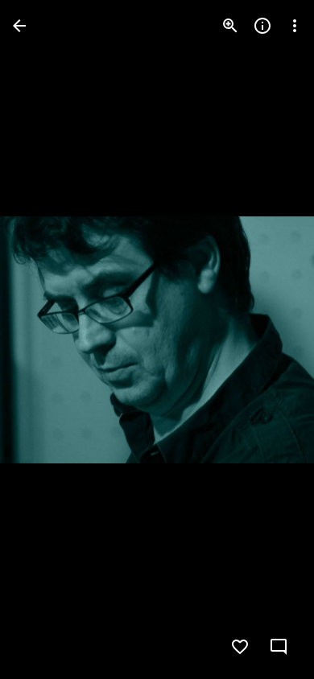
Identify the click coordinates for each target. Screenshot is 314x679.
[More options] (295, 26)
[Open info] (262, 26)
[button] (45, 339)
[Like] (240, 646)
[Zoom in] (230, 26)
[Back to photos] (19, 25)
